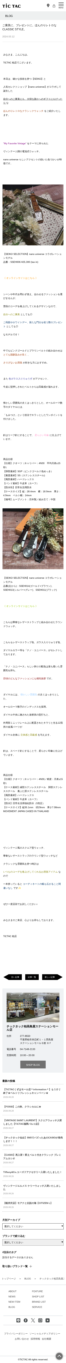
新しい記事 (50, 977)
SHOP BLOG (33, 1065)
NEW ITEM (14, 1301)
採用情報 (35, 1338)
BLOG (11, 1307)
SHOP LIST (38, 1296)
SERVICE (37, 1307)
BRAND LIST (39, 1301)
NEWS (11, 1296)
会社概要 (46, 1338)
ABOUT (12, 1291)
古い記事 (15, 977)
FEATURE (37, 1291)
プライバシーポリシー (16, 1333)
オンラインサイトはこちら (20, 278)
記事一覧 (32, 977)
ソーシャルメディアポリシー (44, 1333)
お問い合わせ (22, 1338)
